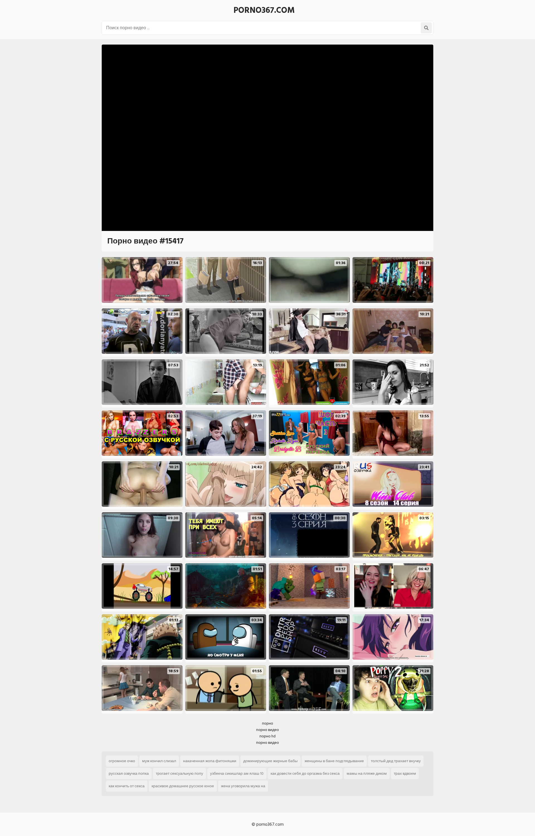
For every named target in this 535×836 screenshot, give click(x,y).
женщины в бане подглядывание (334, 761)
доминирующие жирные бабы (270, 761)
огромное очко (122, 761)
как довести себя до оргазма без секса (305, 773)
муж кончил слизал (159, 761)
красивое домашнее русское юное (183, 786)
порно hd (267, 736)
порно (267, 723)
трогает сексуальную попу (179, 773)
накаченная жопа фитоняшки (209, 761)
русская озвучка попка (129, 773)
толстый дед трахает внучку (396, 761)
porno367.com (264, 10)
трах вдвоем (405, 773)
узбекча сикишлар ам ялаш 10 (237, 773)
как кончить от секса (127, 786)
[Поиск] (426, 27)
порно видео (267, 730)
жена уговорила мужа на (243, 786)
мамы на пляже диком (367, 773)
